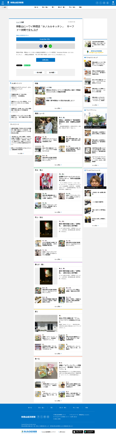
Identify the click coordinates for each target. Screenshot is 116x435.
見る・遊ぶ (45, 7)
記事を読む (45, 60)
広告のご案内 (57, 418)
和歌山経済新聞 (15, 2)
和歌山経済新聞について (60, 414)
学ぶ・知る (72, 7)
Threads (107, 3)
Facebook (97, 3)
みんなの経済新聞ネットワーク (29, 432)
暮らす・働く (61, 7)
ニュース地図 (20, 22)
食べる (36, 7)
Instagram (104, 3)
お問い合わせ (74, 416)
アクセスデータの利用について (61, 416)
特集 (80, 7)
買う (53, 7)
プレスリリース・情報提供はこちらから (80, 414)
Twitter (100, 3)
